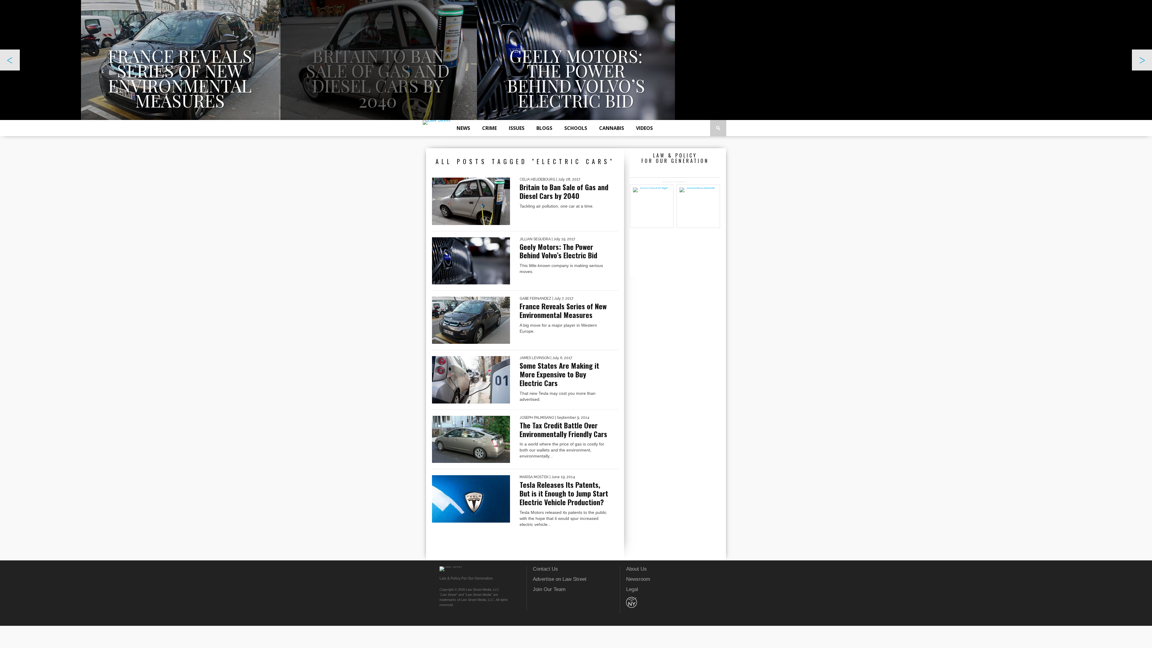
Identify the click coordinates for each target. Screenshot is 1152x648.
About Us (636, 569)
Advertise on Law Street (559, 579)
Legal (632, 589)
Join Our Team (549, 589)
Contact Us (545, 569)
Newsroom (638, 579)
